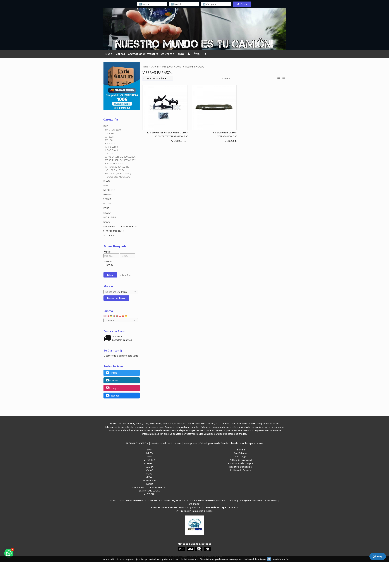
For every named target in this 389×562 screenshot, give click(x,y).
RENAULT (108, 194)
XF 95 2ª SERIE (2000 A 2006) (120, 156)
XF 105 (109, 153)
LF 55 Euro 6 (112, 146)
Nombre (160, 78)
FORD (106, 208)
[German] (111, 316)
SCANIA (107, 198)
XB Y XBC (110, 133)
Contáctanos (240, 453)
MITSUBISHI (110, 217)
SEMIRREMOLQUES (113, 230)
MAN (105, 185)
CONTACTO (167, 53)
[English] (104, 316)
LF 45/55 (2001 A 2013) (117, 166)
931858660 (271, 500)
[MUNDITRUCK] (194, 29)
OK (268, 558)
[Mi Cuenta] (189, 53)
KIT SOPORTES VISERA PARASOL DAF (167, 132)
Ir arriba (240, 449)
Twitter (113, 372)
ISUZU (106, 221)
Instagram (114, 388)
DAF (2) (110, 265)
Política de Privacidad (240, 459)
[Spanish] (123, 316)
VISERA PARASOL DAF (225, 132)
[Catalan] (126, 316)
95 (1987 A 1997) (114, 170)
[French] (108, 316)
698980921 (194, 503)
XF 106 (109, 139)
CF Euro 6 (110, 143)
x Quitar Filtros (126, 275)
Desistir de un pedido (240, 466)
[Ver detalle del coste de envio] (107, 338)
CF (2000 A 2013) (114, 163)
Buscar (244, 4)
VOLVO (107, 203)
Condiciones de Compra (240, 463)
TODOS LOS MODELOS (117, 176)
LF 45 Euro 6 (112, 150)
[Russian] (120, 316)
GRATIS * (117, 336)
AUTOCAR (108, 235)
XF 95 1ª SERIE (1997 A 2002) (120, 160)
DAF (105, 126)
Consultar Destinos (122, 339)
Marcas (107, 261)
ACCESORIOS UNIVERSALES (143, 53)
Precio (107, 251)
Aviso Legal (240, 456)
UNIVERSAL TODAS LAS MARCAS (120, 226)
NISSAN (107, 212)
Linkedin (113, 380)
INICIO (108, 53)
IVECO (106, 180)
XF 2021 (109, 136)
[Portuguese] (117, 316)
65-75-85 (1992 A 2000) (118, 173)
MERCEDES (109, 189)
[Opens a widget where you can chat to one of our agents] (377, 556)
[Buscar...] (205, 53)
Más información (280, 558)
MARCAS (120, 53)
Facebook (114, 395)
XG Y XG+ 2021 (113, 129)
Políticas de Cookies (240, 470)
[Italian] (114, 316)
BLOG (180, 53)
